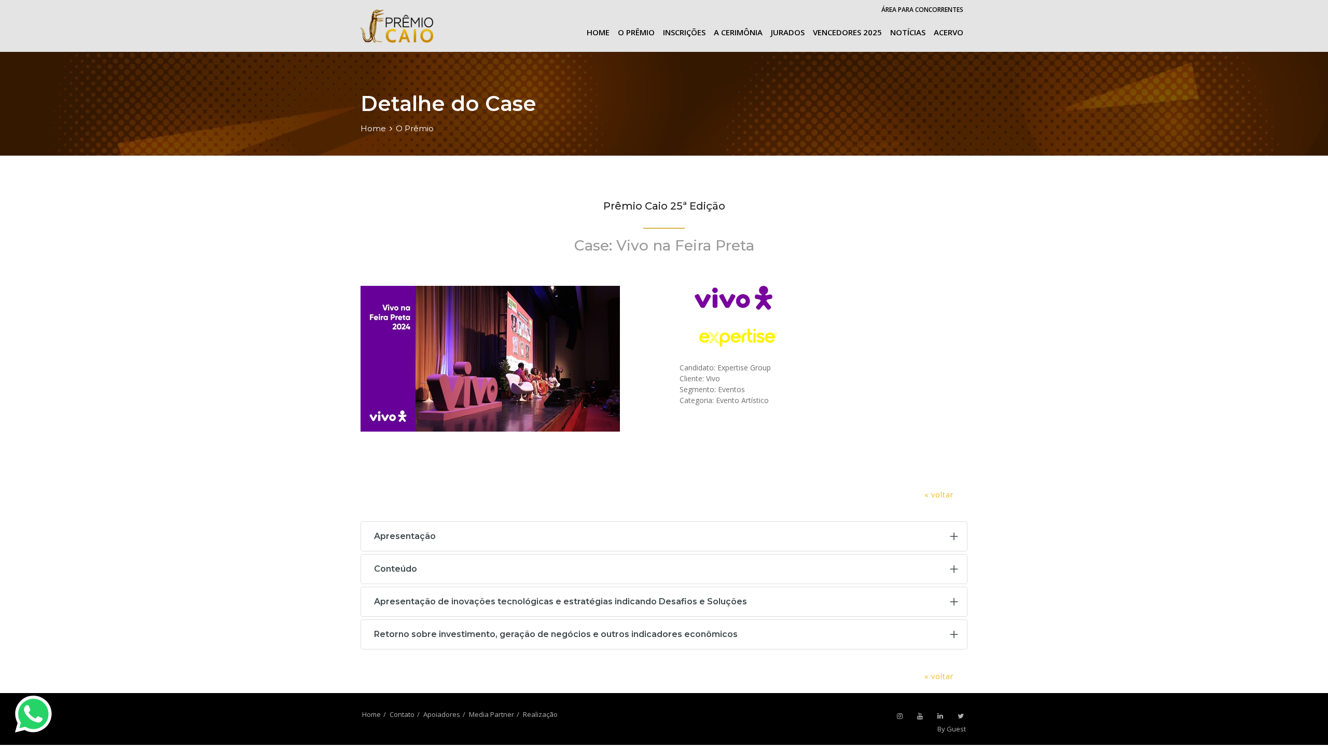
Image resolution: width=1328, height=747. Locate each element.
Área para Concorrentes (922, 9)
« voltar (938, 495)
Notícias (907, 32)
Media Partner (491, 714)
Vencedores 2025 (847, 32)
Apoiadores (441, 714)
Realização (540, 714)
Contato (402, 714)
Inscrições (684, 32)
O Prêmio (636, 32)
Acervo (948, 32)
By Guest (951, 729)
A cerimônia (738, 32)
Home (598, 32)
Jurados (788, 32)
